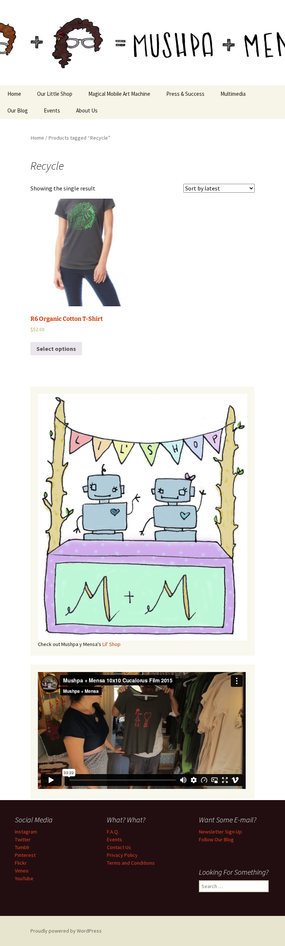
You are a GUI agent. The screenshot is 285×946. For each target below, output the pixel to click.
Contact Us (119, 847)
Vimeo (22, 870)
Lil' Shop (111, 644)
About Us (87, 110)
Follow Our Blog (216, 839)
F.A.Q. (113, 831)
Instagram (26, 831)
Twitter (23, 839)
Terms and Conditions (131, 862)
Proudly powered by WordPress (66, 930)
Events (52, 110)
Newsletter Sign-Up (220, 831)
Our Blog (17, 110)
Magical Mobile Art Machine (119, 93)
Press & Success (185, 93)
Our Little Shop (54, 93)
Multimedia (233, 93)
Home (14, 93)
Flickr (21, 862)
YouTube (24, 878)
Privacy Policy (122, 855)
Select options (56, 348)
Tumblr (22, 847)
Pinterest (25, 855)
